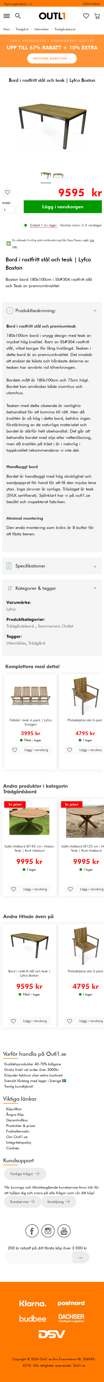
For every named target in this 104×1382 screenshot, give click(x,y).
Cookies (12, 1148)
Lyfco (11, 609)
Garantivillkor (17, 1120)
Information (91, 3)
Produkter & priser (20, 1126)
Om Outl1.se (16, 1137)
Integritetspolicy (18, 1142)
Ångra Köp (15, 1114)
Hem (6, 29)
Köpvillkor (14, 1109)
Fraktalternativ (17, 1131)
